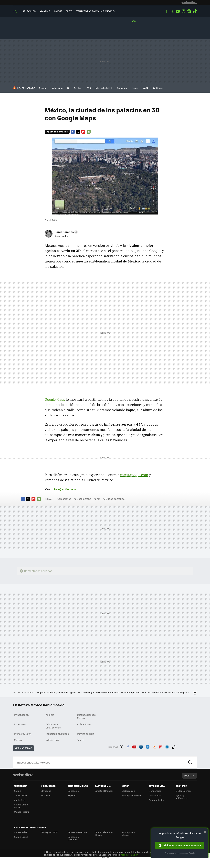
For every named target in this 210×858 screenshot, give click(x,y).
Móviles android (85, 733)
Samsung (122, 88)
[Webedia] (189, 3)
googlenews (189, 11)
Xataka (17, 790)
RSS (154, 746)
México (18, 740)
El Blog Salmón (183, 790)
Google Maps (55, 399)
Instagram (183, 11)
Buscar (190, 762)
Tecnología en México (57, 733)
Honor (135, 88)
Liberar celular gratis (178, 692)
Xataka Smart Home (21, 806)
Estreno (43, 88)
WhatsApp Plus (132, 692)
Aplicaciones (64, 498)
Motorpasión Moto (131, 795)
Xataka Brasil (21, 836)
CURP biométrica (154, 692)
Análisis (50, 714)
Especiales (20, 724)
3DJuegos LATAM (49, 832)
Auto (69, 11)
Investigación (21, 714)
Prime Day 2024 (22, 733)
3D (98, 498)
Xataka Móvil (20, 795)
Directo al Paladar (104, 790)
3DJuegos (46, 790)
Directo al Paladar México (104, 833)
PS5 (89, 88)
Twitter (172, 11)
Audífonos (158, 88)
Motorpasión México (128, 833)
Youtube (178, 11)
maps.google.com (134, 474)
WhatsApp (57, 88)
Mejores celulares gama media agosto (57, 692)
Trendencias (155, 790)
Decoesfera (155, 795)
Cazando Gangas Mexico (86, 716)
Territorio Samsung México (95, 11)
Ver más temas (23, 748)
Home (58, 11)
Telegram (147, 746)
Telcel (80, 740)
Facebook (166, 11)
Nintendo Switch (103, 88)
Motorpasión (128, 790)
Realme (78, 88)
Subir (187, 775)
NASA (145, 88)
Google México (64, 489)
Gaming (45, 11)
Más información (129, 854)
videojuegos (52, 740)
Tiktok (195, 11)
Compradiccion (156, 800)
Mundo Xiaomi (21, 811)
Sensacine (73, 790)
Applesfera (19, 800)
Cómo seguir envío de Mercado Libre (101, 692)
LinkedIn (167, 746)
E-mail (89, 132)
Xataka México (21, 832)
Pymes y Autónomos (181, 797)
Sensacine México (77, 832)
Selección (29, 11)
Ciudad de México (115, 498)
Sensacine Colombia (73, 838)
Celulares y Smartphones (53, 726)
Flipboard (83, 132)
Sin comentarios (59, 131)
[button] (66, 232)
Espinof (71, 795)
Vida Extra (46, 795)
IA (68, 88)
